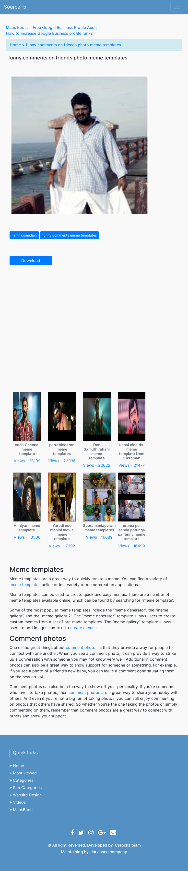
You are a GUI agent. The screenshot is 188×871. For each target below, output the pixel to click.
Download (30, 260)
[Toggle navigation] (177, 7)
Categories (23, 780)
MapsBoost (23, 809)
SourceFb (15, 7)
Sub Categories (27, 787)
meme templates (25, 584)
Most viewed (25, 772)
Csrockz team (128, 845)
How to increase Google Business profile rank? (49, 33)
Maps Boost (17, 27)
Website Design (27, 794)
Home (15, 44)
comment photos (81, 647)
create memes (83, 627)
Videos (19, 802)
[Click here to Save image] (79, 144)
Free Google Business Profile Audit (65, 27)
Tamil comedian (24, 235)
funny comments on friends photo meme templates (73, 44)
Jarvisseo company (109, 851)
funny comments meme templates (69, 235)
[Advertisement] (94, 305)
